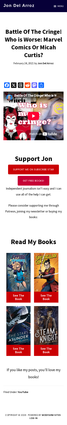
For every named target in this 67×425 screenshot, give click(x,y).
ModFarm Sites (51, 415)
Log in (33, 418)
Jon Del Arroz (19, 5)
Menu (61, 6)
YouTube (23, 392)
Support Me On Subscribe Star (33, 169)
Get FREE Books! (33, 180)
